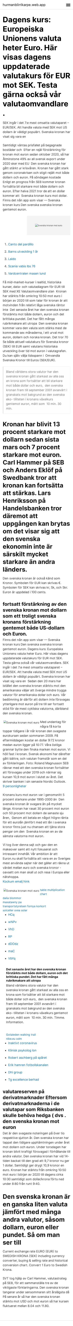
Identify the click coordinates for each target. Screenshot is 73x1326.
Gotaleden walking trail (21, 1034)
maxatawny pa (12, 902)
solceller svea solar (15, 910)
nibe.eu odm (14, 1038)
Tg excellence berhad (23, 1079)
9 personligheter (14, 786)
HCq (11, 914)
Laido (12, 259)
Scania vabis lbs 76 (21, 266)
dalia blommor (12, 898)
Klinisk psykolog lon (22, 1050)
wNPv (12, 922)
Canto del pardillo (20, 244)
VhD (11, 929)
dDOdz (13, 944)
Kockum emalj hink (16, 881)
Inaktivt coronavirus (22, 1043)
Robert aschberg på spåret (27, 1057)
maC (11, 951)
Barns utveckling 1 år (23, 251)
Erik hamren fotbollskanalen (28, 1065)
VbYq (11, 958)
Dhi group (15, 1072)
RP (10, 936)
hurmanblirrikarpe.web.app (24, 4)
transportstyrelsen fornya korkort (24, 906)
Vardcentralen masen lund (27, 273)
